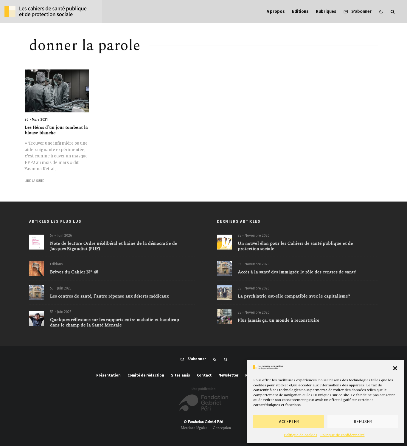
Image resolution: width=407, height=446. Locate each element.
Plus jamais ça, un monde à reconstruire (278, 320)
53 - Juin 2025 (61, 288)
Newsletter (228, 375)
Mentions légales (194, 428)
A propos (276, 11)
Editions (300, 11)
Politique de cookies (300, 435)
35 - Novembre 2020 (254, 235)
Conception (222, 428)
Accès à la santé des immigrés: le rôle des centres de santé (297, 272)
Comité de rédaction (146, 375)
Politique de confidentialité (342, 435)
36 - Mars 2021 (36, 119)
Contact (204, 375)
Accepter (289, 421)
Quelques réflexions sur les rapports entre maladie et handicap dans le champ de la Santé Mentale (114, 322)
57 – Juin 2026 (61, 235)
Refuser (363, 421)
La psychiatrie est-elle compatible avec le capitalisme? (294, 296)
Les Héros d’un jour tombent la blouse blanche (56, 130)
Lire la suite (34, 181)
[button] (395, 368)
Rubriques (326, 11)
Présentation (108, 375)
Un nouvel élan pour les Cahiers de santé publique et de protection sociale (295, 246)
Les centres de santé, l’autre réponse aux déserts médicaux (109, 296)
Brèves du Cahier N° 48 (74, 272)
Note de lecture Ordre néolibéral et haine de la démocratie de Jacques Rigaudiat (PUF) (113, 246)
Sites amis (180, 375)
